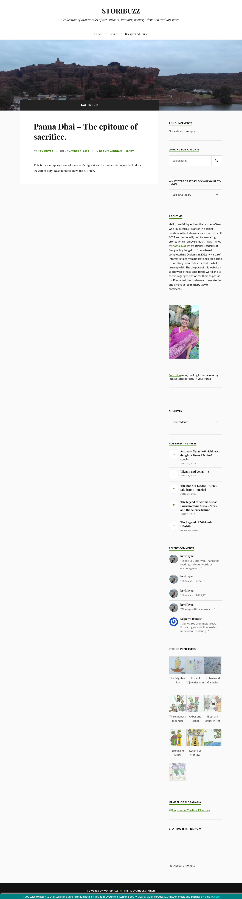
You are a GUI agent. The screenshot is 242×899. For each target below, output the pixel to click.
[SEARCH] (216, 160)
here (217, 896)
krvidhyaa (46, 151)
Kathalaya (178, 245)
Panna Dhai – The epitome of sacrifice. (85, 131)
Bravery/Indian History (116, 151)
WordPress (110, 890)
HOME (98, 34)
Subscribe (175, 375)
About (113, 34)
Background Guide (136, 34)
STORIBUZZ (121, 10)
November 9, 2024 (77, 151)
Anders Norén (145, 890)
